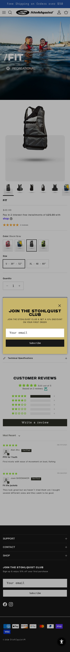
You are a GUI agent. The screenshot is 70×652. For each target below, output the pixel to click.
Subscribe (35, 343)
